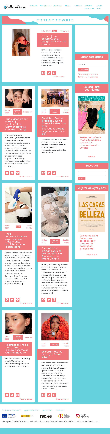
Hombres (78, 6)
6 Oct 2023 (7, 337)
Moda (67, 6)
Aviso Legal (48, 410)
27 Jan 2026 (7, 111)
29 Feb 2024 (7, 226)
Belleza (33, 6)
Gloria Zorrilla (66, 111)
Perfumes (58, 6)
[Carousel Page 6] (96, 254)
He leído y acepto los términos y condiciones (88, 75)
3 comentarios (62, 176)
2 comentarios (26, 303)
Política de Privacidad (11, 410)
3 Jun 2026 (45, 31)
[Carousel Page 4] (94, 156)
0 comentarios (59, 77)
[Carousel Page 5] (94, 254)
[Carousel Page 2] (90, 156)
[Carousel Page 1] (89, 156)
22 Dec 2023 (44, 241)
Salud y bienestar (89, 7)
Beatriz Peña (66, 241)
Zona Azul (99, 7)
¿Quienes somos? (31, 410)
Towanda (64, 31)
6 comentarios (26, 399)
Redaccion (27, 112)
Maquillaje (45, 6)
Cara (55, 31)
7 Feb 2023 (43, 344)
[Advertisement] (91, 38)
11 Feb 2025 (43, 111)
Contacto (60, 410)
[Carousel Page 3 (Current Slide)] (92, 156)
